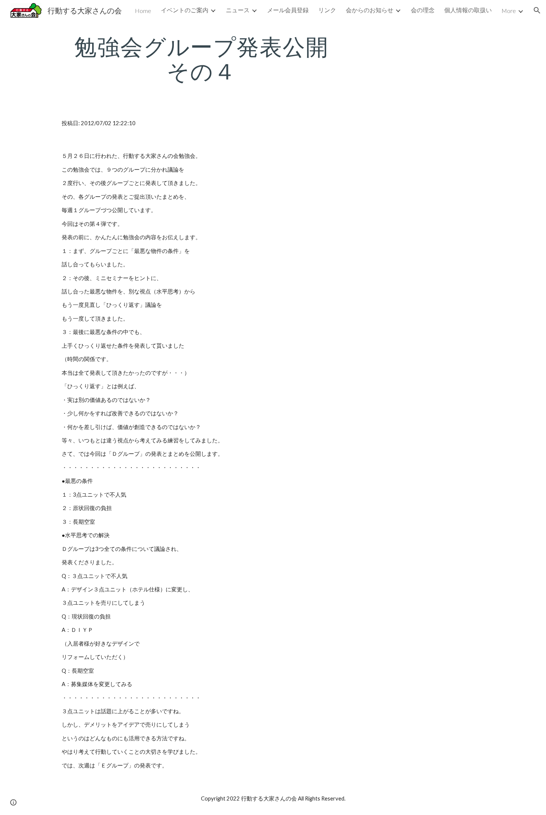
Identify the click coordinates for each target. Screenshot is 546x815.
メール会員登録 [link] (288, 9)
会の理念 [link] (423, 9)
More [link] (508, 10)
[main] (202, 58)
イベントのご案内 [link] (184, 9)
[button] (537, 10)
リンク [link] (327, 9)
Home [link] (143, 10)
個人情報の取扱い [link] (468, 9)
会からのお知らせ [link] (369, 9)
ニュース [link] (238, 9)
